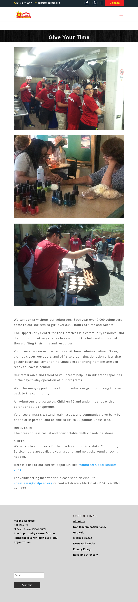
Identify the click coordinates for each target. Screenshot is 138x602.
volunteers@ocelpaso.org (33, 483)
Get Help (78, 532)
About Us (79, 521)
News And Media (84, 543)
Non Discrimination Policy (89, 527)
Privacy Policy (82, 549)
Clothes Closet (82, 538)
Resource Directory (85, 554)
